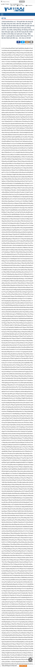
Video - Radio (21, 5)
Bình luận (23, 665)
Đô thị (4, 18)
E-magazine (29, 5)
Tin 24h (13, 5)
